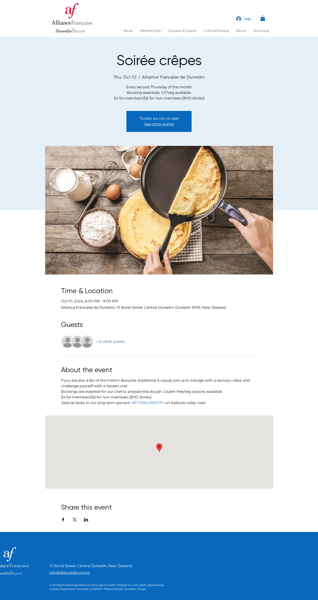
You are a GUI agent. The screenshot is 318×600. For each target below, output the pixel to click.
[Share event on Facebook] (63, 519)
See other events (159, 124)
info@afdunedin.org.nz (69, 572)
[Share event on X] (74, 519)
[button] (262, 18)
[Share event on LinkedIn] (86, 519)
